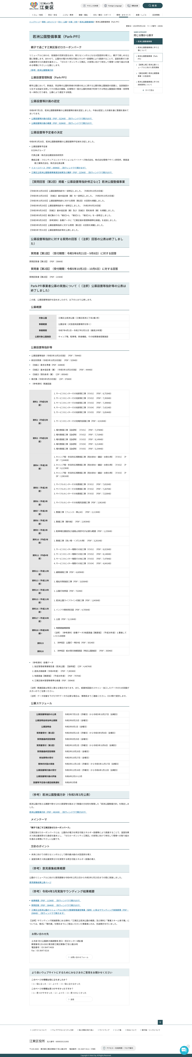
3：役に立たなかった (70, 983)
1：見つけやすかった (42, 992)
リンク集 (118, 1030)
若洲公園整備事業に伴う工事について (148, 49)
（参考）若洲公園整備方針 (41, 70)
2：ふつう (53, 983)
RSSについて (132, 1030)
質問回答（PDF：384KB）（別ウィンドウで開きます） (56, 905)
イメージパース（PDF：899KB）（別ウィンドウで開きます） (59, 167)
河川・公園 (62, 21)
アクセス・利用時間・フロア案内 (119, 1048)
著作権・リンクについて (151, 1030)
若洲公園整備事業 (87, 21)
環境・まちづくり (49, 21)
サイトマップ (104, 1030)
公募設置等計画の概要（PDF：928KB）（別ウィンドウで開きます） (62, 123)
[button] (113, 5)
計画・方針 (73, 21)
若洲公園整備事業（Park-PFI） (148, 57)
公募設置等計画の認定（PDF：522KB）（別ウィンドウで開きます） (62, 118)
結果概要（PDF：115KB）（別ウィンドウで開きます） (56, 900)
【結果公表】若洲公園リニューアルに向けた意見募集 (148, 66)
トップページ (34, 21)
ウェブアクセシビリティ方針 (63, 1030)
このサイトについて (39, 1030)
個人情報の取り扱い (86, 1030)
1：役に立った (39, 983)
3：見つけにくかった (76, 992)
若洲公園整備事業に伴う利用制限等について (148, 83)
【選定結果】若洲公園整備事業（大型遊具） (148, 74)
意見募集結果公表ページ (40, 882)
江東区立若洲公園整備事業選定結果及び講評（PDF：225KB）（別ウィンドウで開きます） (72, 172)
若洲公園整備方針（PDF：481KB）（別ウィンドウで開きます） (58, 812)
